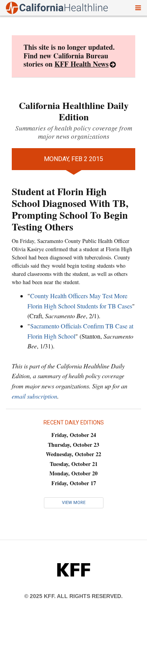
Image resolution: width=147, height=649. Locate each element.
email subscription (34, 396)
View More (73, 502)
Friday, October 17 (73, 483)
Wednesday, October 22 (73, 454)
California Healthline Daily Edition (74, 110)
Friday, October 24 (73, 435)
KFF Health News (81, 64)
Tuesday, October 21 (74, 464)
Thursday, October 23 (73, 445)
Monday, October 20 (73, 473)
